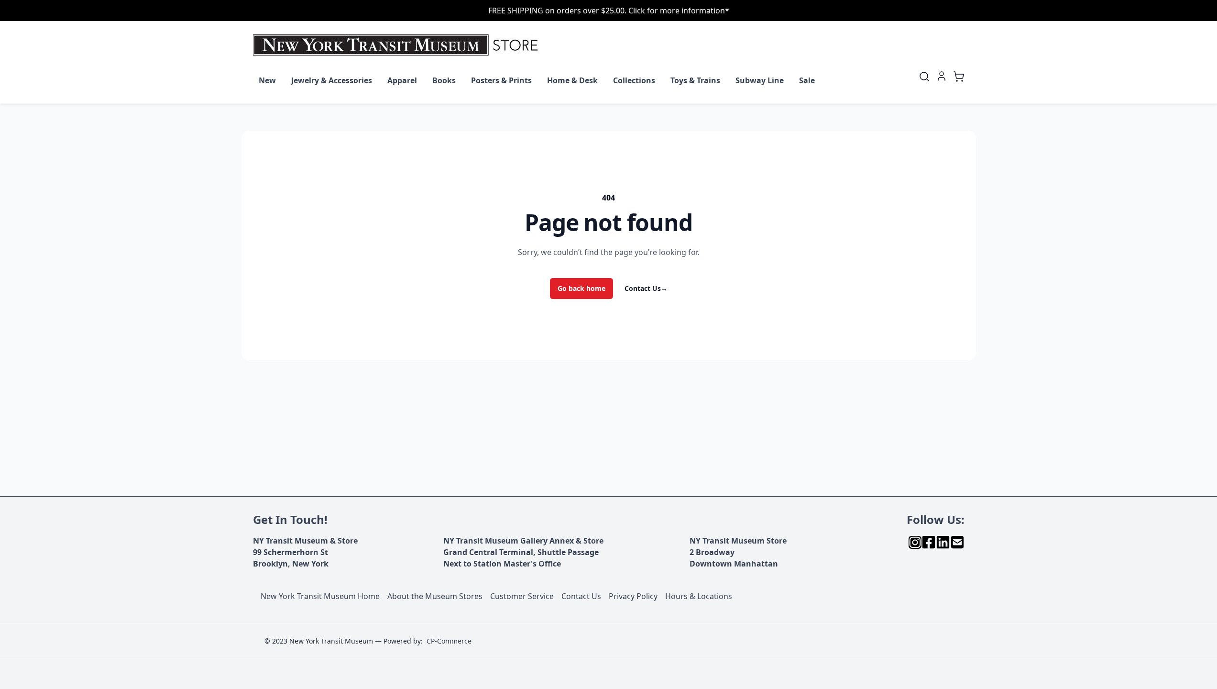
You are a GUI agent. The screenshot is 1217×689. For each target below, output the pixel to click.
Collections (634, 80)
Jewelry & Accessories (331, 80)
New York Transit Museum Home (320, 596)
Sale (807, 80)
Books (444, 80)
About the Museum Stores (434, 596)
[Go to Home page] (397, 45)
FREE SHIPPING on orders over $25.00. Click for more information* (608, 10)
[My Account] (941, 76)
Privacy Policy (633, 596)
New (267, 80)
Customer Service (522, 596)
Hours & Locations (698, 596)
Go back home (581, 288)
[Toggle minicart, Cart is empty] (958, 76)
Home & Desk (572, 80)
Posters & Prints (501, 80)
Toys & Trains (695, 80)
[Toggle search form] (924, 76)
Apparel (402, 80)
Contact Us (646, 288)
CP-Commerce (449, 640)
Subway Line (759, 80)
